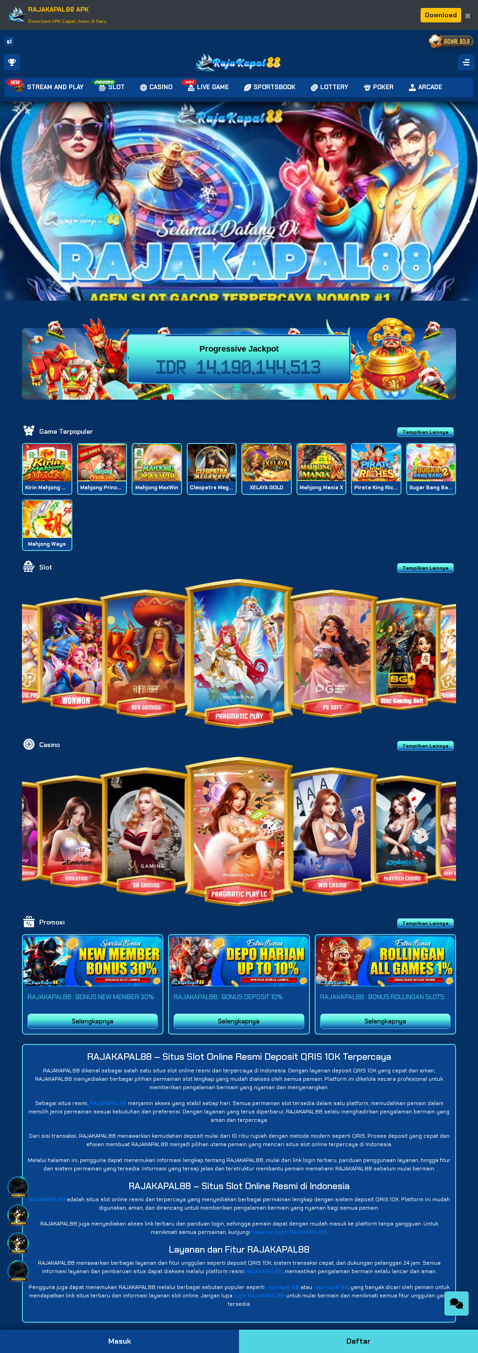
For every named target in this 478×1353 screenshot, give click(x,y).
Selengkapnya (92, 1021)
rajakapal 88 (282, 1287)
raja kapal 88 (331, 1287)
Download (441, 15)
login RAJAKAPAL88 (259, 1295)
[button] (467, 221)
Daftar (358, 1341)
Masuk (119, 1341)
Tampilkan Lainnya (425, 432)
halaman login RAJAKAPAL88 (289, 1232)
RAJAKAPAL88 (108, 1103)
